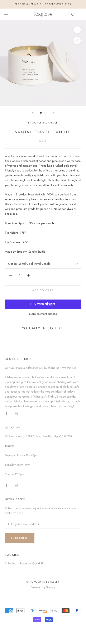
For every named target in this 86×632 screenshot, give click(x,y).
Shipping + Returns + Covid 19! (24, 563)
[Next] (53, 112)
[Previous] (33, 112)
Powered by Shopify (43, 587)
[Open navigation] (6, 14)
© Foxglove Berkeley (43, 581)
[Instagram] (16, 413)
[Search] (73, 14)
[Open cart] (80, 14)
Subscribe (19, 538)
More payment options (43, 314)
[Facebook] (6, 413)
